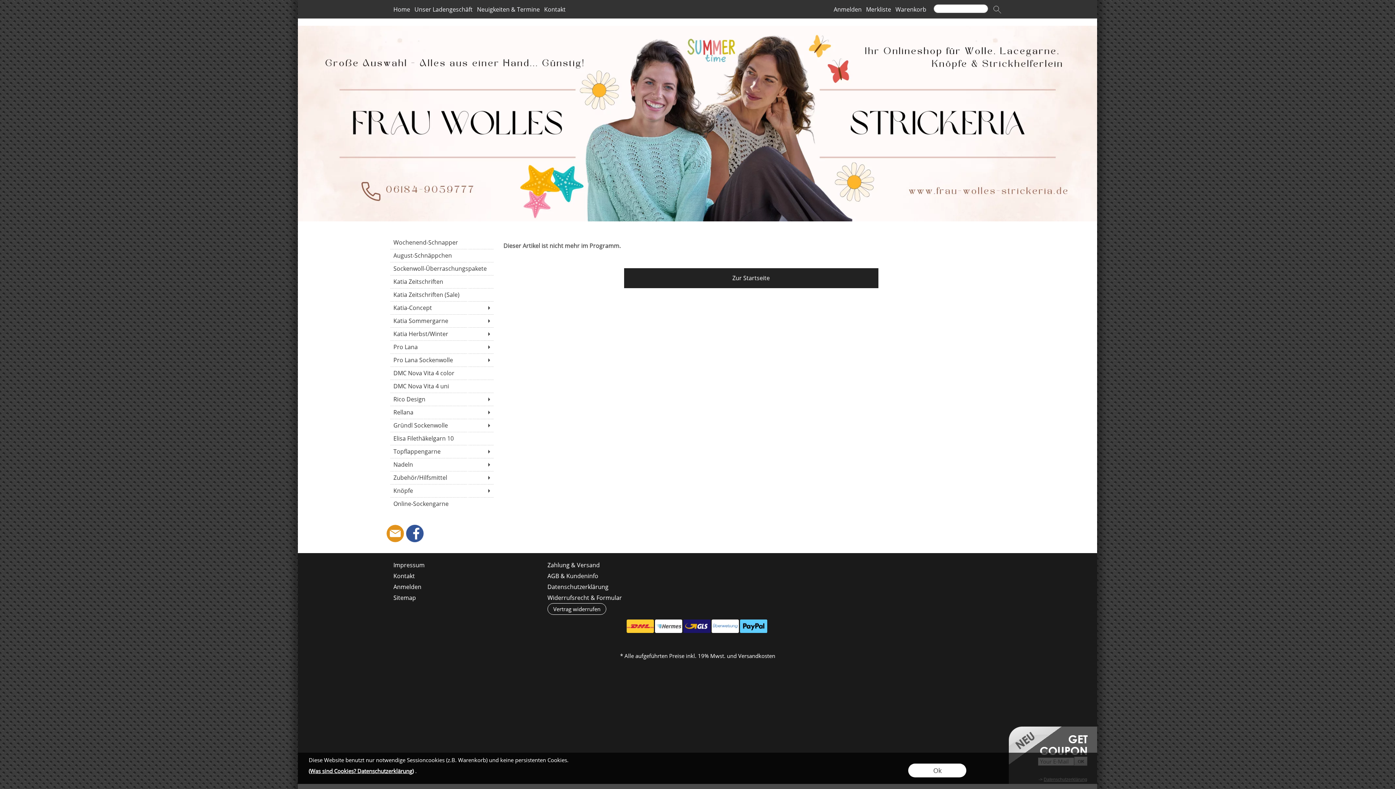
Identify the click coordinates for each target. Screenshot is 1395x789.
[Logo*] (697, 29)
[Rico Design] (441, 399)
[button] (997, 9)
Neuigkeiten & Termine (508, 9)
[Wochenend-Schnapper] (441, 242)
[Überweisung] (725, 626)
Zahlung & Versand (573, 565)
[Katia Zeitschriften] (441, 281)
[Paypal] (753, 626)
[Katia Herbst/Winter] (441, 333)
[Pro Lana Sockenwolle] (441, 360)
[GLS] (697, 626)
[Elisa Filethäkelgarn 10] (441, 438)
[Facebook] (415, 533)
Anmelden (848, 9)
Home (401, 9)
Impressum (409, 565)
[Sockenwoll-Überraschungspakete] (441, 268)
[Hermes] (668, 626)
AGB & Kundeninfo (572, 576)
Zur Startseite (751, 278)
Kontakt (555, 9)
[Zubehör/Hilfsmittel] (441, 477)
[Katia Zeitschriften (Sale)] (441, 294)
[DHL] (640, 626)
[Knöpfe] (441, 490)
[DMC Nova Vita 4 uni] (441, 386)
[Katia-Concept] (441, 307)
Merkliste (878, 9)
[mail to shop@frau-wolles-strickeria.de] (395, 533)
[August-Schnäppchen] (441, 255)
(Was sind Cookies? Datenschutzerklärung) (361, 770)
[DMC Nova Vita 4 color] (441, 373)
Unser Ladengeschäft (444, 9)
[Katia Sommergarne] (441, 320)
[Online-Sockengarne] (441, 503)
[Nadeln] (441, 464)
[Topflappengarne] (441, 451)
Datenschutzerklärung (577, 587)
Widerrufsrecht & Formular (584, 598)
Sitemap (404, 598)
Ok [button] (937, 770)
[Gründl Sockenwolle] (441, 425)
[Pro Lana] (441, 346)
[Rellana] (441, 412)
